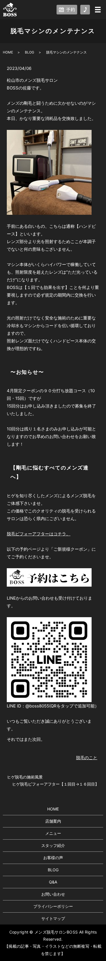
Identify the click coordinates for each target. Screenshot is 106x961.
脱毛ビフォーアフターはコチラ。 (38, 534)
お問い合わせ (53, 894)
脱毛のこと (86, 757)
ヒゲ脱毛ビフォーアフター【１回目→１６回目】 (55, 784)
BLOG (29, 52)
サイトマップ (53, 918)
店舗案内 (53, 821)
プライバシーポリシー (53, 906)
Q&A (53, 882)
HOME (8, 52)
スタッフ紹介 (53, 845)
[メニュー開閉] (98, 9)
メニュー (53, 833)
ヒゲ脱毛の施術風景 (25, 777)
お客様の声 (53, 857)
